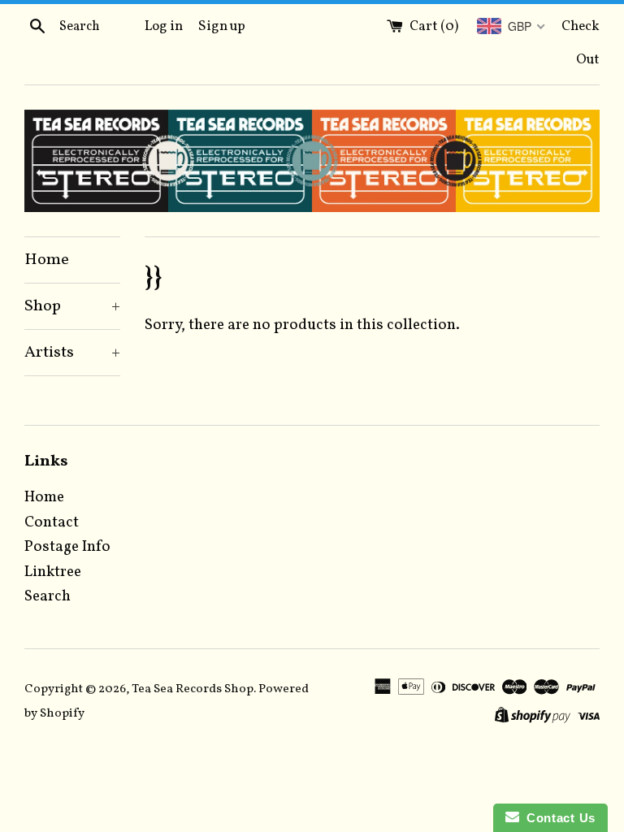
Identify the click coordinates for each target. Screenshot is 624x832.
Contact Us (557, 818)
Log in (164, 27)
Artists (72, 352)
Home (46, 260)
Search (47, 596)
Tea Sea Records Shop (193, 689)
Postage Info (67, 546)
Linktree (52, 572)
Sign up (221, 27)
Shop (72, 306)
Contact (51, 522)
